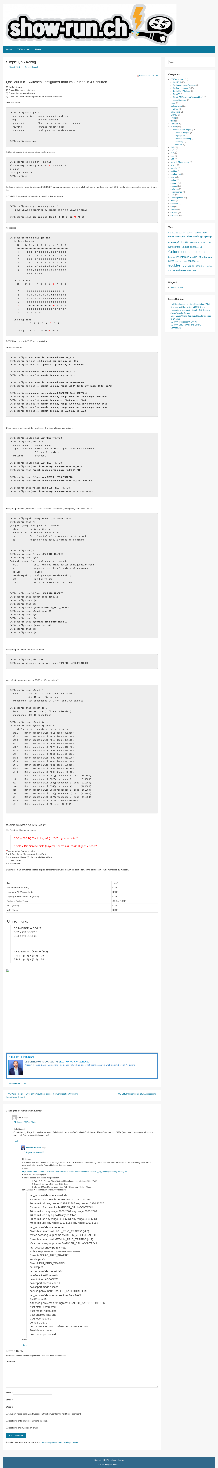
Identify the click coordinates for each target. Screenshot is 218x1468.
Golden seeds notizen (186, 252)
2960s (198, 233)
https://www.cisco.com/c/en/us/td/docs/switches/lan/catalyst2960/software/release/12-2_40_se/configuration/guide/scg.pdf (74, 1171)
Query (181, 261)
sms (185, 261)
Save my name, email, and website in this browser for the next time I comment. (44, 1414)
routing (173, 180)
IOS (172, 147)
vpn (172, 207)
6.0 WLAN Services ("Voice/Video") (188, 97)
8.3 (169, 233)
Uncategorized (14, 1084)
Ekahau (174, 115)
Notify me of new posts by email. (23, 1428)
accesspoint (180, 236)
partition (174, 171)
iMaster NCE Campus (182, 130)
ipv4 (192, 257)
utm (198, 266)
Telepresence (176, 192)
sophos (174, 186)
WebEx (174, 209)
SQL (197, 261)
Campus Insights (182, 133)
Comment (11, 1361)
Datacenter (175, 112)
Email (9, 1400)
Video (173, 201)
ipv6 (172, 150)
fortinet (198, 247)
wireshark (175, 215)
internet (171, 257)
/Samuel (8, 49)
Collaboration (176, 106)
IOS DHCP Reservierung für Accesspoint (137, 1094)
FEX (182, 247)
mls (25, 1084)
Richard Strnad (177, 287)
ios (177, 257)
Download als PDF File (148, 76)
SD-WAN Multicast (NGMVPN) (184, 322)
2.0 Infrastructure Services (184, 85)
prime (171, 261)
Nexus (173, 165)
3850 (204, 232)
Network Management (180, 162)
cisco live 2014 (196, 242)
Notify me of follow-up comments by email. (28, 1421)
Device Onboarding (183, 139)
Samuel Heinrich (31, 67)
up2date (192, 266)
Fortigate (174, 124)
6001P (171, 236)
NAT (172, 159)
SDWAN (178, 144)
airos (189, 236)
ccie (170, 242)
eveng (173, 118)
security (174, 183)
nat (203, 257)
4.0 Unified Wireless (181, 91)
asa (194, 236)
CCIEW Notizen (23, 49)
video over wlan (206, 266)
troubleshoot (177, 265)
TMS (173, 195)
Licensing (179, 141)
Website (9, 1407)
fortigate (190, 246)
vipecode (174, 204)
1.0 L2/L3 (177, 82)
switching (175, 189)
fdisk (173, 121)
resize (173, 177)
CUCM (175, 109)
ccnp (175, 242)
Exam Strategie (179, 100)
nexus (208, 257)
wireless (174, 212)
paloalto (174, 168)
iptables (184, 257)
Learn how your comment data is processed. (60, 1442)
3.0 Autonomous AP (181, 88)
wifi (175, 270)
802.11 (175, 233)
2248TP (190, 233)
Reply (16, 1141)
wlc (195, 270)
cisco (173, 103)
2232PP (182, 233)
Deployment (180, 136)
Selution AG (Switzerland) (74, 1062)
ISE (172, 153)
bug (199, 236)
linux (173, 156)
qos (176, 261)
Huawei (38, 49)
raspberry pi (176, 174)
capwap (207, 236)
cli (204, 242)
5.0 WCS (176, 94)
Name (9, 1393)
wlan (189, 270)
